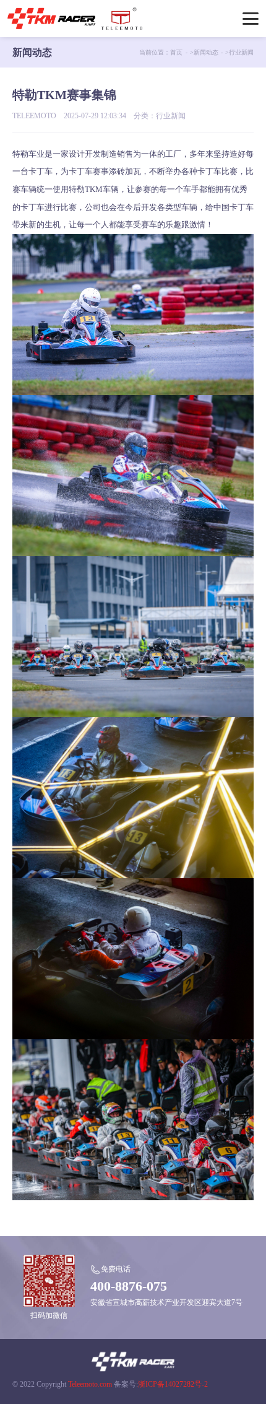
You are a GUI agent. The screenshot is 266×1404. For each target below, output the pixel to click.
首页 (176, 52)
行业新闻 (241, 52)
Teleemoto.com (90, 1384)
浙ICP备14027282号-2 (173, 1384)
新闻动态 (206, 52)
